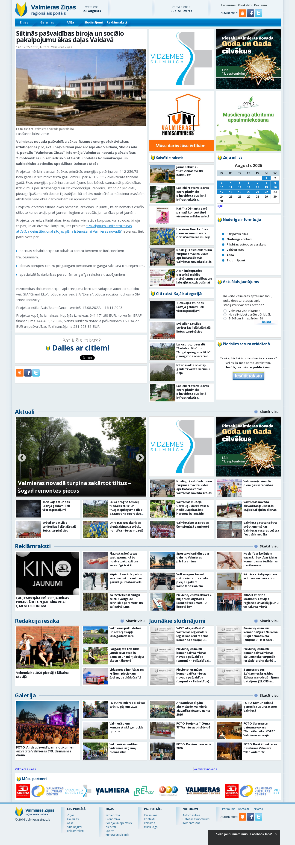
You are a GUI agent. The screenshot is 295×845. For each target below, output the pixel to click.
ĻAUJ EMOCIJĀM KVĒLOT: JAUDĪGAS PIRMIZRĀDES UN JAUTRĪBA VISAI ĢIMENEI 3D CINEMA (42, 602)
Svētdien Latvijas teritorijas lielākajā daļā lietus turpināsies (193, 327)
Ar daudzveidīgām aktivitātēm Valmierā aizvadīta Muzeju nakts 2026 (193, 708)
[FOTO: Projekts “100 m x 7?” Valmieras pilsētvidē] (162, 730)
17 (221, 192)
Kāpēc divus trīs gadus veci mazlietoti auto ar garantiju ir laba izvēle (125, 578)
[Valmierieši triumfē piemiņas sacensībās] (229, 488)
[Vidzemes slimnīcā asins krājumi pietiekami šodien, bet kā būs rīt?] (95, 676)
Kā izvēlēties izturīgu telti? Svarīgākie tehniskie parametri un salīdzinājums (126, 601)
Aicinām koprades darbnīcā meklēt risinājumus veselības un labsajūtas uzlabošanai (194, 276)
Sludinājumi (93, 22)
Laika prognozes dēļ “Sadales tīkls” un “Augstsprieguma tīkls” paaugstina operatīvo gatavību (193, 352)
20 (248, 192)
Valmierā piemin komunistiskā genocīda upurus (126, 727)
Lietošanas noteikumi (196, 819)
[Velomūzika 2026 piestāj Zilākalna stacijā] (47, 648)
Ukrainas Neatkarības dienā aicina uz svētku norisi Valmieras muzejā (193, 233)
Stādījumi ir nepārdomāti (246, 318)
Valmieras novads (205, 769)
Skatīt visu (269, 411)
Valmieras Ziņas (25, 769)
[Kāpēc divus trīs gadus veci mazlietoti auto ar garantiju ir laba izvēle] (95, 581)
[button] (251, 16)
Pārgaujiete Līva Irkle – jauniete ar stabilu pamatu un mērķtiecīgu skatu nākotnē (126, 655)
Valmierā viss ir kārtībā (244, 311)
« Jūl (220, 206)
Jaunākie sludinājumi (177, 620)
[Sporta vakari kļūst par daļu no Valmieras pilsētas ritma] (162, 560)
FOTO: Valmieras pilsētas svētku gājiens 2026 (127, 705)
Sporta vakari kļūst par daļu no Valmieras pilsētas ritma (192, 557)
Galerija (25, 695)
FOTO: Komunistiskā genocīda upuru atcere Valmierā (260, 707)
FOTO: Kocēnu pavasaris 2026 (193, 746)
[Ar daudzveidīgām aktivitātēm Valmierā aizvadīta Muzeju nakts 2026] (162, 709)
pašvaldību (237, 234)
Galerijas (47, 22)
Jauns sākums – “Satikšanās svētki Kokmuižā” (189, 171)
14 (257, 187)
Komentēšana (192, 823)
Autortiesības (191, 815)
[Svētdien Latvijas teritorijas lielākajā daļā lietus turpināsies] (162, 330)
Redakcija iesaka (37, 620)
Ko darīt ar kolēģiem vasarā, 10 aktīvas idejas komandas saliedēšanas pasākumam (260, 559)
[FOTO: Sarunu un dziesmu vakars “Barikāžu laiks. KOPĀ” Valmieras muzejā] (229, 730)
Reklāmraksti (117, 22)
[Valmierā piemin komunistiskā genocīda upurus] (95, 730)
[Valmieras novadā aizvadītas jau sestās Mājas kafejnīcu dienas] (229, 509)
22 (266, 192)
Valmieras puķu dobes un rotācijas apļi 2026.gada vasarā (125, 632)
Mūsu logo (151, 827)
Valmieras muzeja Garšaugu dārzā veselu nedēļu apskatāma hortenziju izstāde (192, 508)
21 (257, 192)
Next (140, 458)
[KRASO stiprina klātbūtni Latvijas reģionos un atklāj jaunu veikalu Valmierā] (229, 602)
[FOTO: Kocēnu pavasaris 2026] (162, 751)
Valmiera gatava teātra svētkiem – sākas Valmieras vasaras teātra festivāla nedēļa (261, 528)
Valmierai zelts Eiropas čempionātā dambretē (192, 524)
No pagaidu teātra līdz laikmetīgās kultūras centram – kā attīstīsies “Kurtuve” (76, 486)
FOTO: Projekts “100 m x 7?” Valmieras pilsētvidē (193, 725)
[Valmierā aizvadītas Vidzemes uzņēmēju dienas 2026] (95, 751)
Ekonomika (113, 819)
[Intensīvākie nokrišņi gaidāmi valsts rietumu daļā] (162, 372)
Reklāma (260, 5)
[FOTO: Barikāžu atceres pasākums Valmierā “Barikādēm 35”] (229, 751)
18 (230, 192)
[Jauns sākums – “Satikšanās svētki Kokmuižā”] (162, 174)
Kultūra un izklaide (117, 835)
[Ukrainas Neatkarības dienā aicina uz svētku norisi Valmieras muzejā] (162, 236)
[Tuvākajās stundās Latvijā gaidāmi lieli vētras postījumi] (162, 310)
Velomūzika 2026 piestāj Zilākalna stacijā (42, 674)
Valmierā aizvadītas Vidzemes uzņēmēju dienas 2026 (124, 748)
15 (266, 187)
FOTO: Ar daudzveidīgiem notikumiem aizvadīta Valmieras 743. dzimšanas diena (45, 751)
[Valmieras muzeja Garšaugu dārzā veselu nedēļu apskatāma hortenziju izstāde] (162, 509)
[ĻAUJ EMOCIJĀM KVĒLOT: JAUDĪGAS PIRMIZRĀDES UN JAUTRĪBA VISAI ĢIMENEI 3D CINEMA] (47, 573)
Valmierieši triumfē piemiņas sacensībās (258, 483)
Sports (110, 831)
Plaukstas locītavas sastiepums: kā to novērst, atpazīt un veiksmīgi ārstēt (123, 559)
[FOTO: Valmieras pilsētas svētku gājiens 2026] (95, 709)
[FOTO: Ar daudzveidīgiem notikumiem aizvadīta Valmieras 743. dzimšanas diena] (47, 722)
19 (239, 192)
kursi (236, 250)
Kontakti (245, 5)
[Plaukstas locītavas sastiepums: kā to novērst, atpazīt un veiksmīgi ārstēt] (95, 560)
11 (230, 187)
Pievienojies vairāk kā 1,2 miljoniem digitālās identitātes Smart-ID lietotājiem (193, 601)
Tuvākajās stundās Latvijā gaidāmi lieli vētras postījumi (190, 307)
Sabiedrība (113, 815)
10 (221, 187)
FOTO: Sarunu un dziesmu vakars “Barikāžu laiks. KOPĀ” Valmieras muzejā (259, 729)
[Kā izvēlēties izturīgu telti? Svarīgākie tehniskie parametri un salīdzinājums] (95, 602)
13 (248, 187)
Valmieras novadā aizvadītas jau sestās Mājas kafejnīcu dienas (259, 506)
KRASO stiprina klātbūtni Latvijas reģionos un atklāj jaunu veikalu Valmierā (260, 601)
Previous (22, 458)
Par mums (228, 5)
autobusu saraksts (246, 244)
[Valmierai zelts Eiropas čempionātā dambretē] (162, 529)
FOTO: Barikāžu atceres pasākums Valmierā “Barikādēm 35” (260, 748)
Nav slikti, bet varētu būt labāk (250, 314)
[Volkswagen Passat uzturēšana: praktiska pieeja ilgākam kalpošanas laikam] (162, 581)
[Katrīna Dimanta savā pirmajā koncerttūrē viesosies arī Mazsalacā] (162, 215)
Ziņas (24, 22)
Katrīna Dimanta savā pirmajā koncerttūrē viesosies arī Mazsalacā (192, 212)
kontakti (239, 239)
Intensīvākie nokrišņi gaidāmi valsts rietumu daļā (192, 369)
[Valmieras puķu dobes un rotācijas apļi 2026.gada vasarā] (95, 635)
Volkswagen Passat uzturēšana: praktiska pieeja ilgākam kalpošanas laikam (192, 580)
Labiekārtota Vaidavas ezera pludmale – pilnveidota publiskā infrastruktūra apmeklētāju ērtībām (192, 195)
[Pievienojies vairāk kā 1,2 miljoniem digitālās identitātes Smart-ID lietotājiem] (162, 602)
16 (275, 187)
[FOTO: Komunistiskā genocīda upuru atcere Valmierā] (229, 709)
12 (239, 187)
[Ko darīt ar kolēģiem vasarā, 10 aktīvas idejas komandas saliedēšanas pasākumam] (229, 560)
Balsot (266, 322)
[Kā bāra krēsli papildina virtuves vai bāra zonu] (229, 581)
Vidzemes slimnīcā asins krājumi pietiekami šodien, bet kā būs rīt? (126, 673)
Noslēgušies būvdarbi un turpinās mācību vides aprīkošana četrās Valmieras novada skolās (194, 256)
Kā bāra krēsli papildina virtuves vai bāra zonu (260, 576)
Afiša (70, 22)
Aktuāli (25, 411)
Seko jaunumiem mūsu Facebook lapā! (244, 834)
